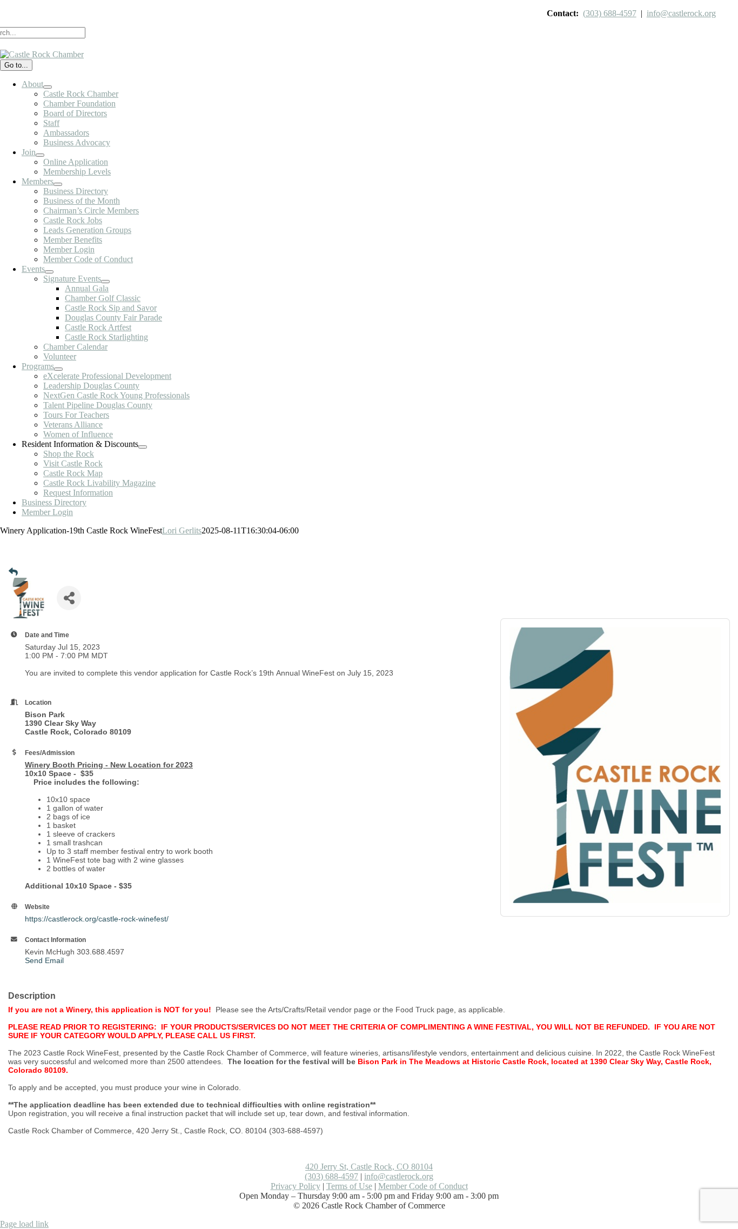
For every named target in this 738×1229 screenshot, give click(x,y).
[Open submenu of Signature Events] (105, 281)
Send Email (44, 960)
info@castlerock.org (681, 13)
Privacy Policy (295, 1186)
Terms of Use (349, 1186)
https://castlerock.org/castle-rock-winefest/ (97, 918)
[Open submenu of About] (47, 87)
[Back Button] (13, 572)
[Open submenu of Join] (40, 155)
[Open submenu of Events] (49, 271)
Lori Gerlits (182, 530)
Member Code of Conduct (423, 1186)
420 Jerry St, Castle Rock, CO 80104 (369, 1166)
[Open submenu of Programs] (58, 369)
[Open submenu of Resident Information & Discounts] (142, 447)
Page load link (24, 1223)
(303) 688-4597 (609, 13)
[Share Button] (69, 598)
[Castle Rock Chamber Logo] (42, 54)
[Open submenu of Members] (57, 184)
